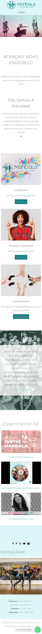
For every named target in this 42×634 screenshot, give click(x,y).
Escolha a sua (21, 317)
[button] (38, 630)
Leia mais (21, 202)
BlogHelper (21, 630)
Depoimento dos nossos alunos (21, 488)
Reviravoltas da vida (21, 519)
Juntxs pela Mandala (21, 457)
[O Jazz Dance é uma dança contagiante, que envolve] (21, 578)
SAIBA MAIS (21, 389)
